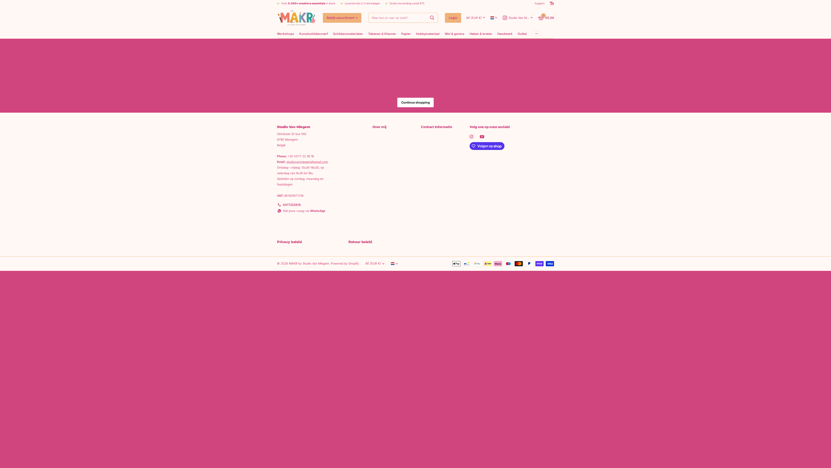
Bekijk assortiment (341, 18)
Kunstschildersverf (313, 34)
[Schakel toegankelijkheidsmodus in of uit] (552, 3)
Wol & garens (454, 34)
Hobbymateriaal (428, 34)
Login (453, 18)
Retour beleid (360, 242)
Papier (406, 34)
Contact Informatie (436, 127)
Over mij (379, 127)
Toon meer (536, 34)
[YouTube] (482, 136)
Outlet (522, 34)
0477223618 (292, 204)
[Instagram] (471, 136)
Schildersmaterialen (348, 34)
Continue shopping (415, 102)
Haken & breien (481, 34)
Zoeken (432, 18)
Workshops (285, 34)
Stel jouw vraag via (304, 211)
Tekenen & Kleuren (382, 34)
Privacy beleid (289, 242)
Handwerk (504, 34)
